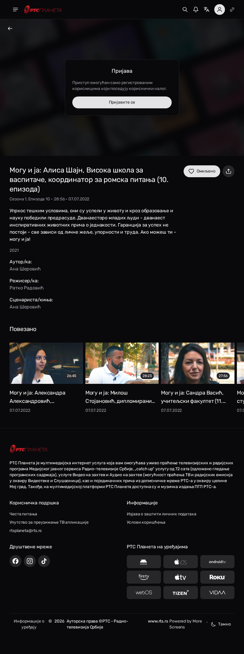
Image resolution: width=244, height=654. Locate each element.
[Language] (206, 9)
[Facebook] (15, 561)
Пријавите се (122, 102)
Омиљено (206, 171)
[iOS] (180, 561)
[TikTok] (44, 561)
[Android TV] (217, 561)
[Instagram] (30, 561)
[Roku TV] (217, 577)
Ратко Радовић (27, 288)
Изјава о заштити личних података (161, 514)
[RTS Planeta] (43, 9)
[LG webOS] (144, 592)
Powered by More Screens (185, 624)
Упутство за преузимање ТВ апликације (49, 522)
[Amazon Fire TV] (144, 577)
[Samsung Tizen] (180, 592)
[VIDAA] (217, 592)
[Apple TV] (180, 577)
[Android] (144, 561)
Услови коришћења (146, 522)
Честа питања (23, 514)
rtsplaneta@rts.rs (26, 530)
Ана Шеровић (25, 269)
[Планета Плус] (232, 9)
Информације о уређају (29, 624)
